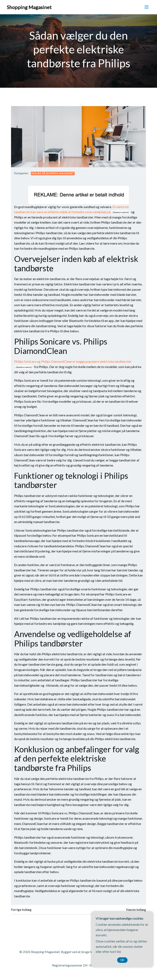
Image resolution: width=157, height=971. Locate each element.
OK (122, 960)
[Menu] (146, 7)
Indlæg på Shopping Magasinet (52, 173)
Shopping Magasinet (29, 7)
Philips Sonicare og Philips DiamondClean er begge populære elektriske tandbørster (72, 361)
